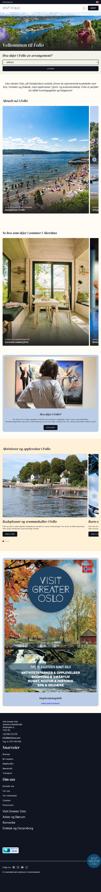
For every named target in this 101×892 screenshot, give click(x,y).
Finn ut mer (10, 534)
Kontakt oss (8, 786)
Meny (93, 8)
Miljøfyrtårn (8, 763)
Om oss (6, 791)
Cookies (6, 800)
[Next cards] (94, 159)
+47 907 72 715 (10, 734)
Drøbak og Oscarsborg (18, 828)
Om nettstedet (10, 795)
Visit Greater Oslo (14, 811)
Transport (7, 773)
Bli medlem (8, 759)
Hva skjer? (50, 427)
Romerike (9, 822)
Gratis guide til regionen (50, 703)
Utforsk (50, 69)
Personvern (8, 805)
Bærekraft (7, 768)
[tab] (3, 541)
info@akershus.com (11, 737)
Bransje (6, 754)
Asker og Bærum (14, 817)
